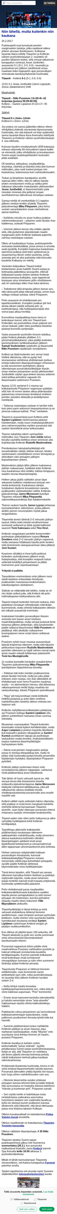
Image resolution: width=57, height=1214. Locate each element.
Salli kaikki (47, 1209)
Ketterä (37, 1148)
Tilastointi (42, 1199)
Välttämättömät (21, 1199)
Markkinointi (30, 1203)
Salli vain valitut (27, 1209)
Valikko (51, 3)
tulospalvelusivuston (31, 1174)
